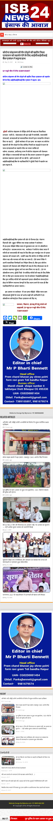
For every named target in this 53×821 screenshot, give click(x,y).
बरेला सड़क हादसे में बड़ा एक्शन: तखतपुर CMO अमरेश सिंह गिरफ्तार (25, 457)
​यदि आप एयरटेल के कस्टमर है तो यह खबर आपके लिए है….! (18, 774)
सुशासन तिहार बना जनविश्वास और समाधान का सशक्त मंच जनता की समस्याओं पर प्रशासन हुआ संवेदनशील (25, 561)
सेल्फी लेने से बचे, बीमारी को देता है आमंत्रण (13, 768)
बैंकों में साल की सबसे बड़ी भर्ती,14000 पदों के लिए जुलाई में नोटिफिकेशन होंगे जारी (24, 781)
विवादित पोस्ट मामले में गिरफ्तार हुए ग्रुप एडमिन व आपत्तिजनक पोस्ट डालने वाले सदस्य (25, 787)
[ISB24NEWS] (26, 15)
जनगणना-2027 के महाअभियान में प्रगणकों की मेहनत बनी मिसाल (24, 595)
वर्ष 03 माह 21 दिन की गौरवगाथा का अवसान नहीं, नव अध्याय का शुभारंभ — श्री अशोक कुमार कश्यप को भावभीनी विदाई (26, 526)
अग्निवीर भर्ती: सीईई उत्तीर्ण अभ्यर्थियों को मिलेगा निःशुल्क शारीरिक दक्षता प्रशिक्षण (24, 698)
